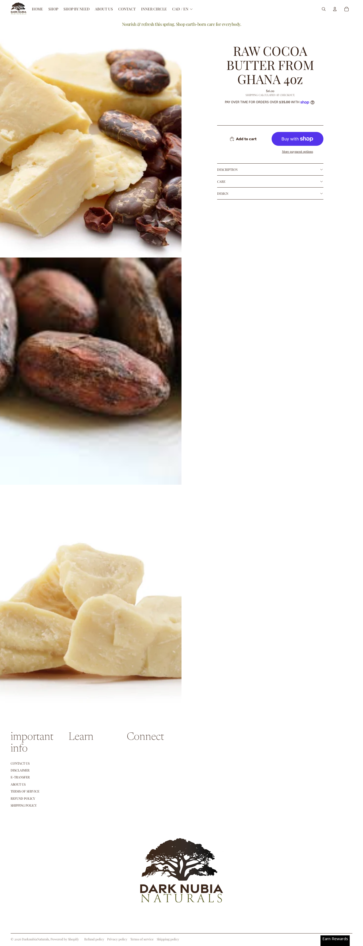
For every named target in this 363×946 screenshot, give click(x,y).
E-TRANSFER (20, 777)
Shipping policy (168, 939)
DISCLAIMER (20, 770)
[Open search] (324, 9)
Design (222, 193)
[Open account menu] (335, 9)
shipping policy (24, 805)
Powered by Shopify (64, 939)
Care (221, 181)
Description (227, 169)
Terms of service (142, 939)
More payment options (297, 151)
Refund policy (23, 798)
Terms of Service (25, 791)
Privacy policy (117, 939)
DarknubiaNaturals (35, 939)
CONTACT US (20, 763)
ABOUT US (18, 784)
